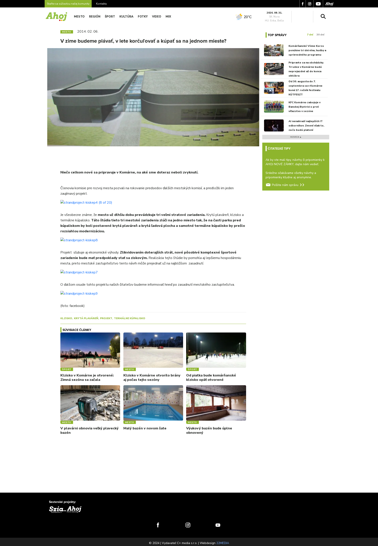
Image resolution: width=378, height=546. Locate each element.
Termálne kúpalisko (129, 318)
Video (156, 17)
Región (94, 17)
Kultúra (126, 17)
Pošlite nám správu (285, 185)
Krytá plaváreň (86, 318)
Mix (168, 17)
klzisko (66, 318)
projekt (106, 318)
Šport (110, 17)
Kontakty (101, 3)
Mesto (79, 17)
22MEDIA (222, 543)
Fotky (143, 17)
